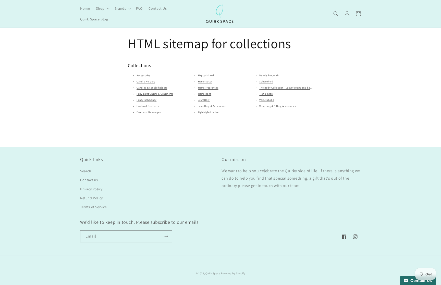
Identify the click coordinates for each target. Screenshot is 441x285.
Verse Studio (266, 100)
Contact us (89, 180)
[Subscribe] (166, 236)
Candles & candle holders (152, 87)
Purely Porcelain (269, 75)
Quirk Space (212, 273)
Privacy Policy (91, 189)
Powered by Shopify (233, 273)
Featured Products (147, 106)
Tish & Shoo (266, 93)
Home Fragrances (208, 87)
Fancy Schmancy (146, 100)
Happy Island (206, 75)
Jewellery (204, 100)
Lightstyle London (208, 112)
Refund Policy (91, 198)
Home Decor (205, 81)
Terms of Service (93, 207)
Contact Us (420, 280)
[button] (102, 8)
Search (85, 171)
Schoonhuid (266, 81)
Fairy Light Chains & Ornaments (155, 93)
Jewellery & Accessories (212, 106)
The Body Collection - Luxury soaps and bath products (291, 87)
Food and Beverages (149, 112)
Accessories (143, 75)
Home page (204, 93)
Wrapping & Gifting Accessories (277, 106)
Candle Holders (146, 81)
